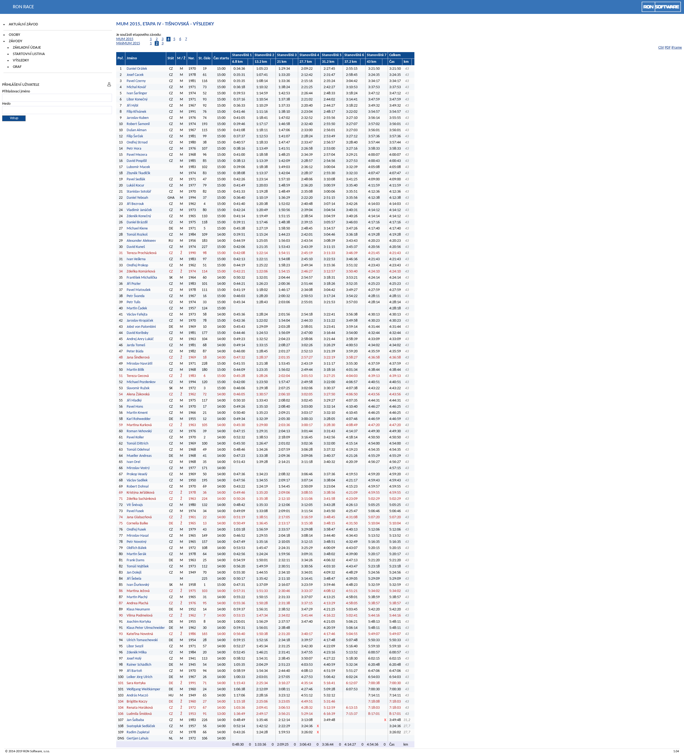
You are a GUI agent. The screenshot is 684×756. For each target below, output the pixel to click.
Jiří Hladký (134, 400)
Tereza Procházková (142, 253)
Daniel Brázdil (137, 222)
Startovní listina (29, 54)
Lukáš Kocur (135, 185)
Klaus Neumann (138, 609)
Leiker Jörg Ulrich (139, 677)
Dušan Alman (136, 130)
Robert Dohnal (138, 486)
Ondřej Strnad (137, 142)
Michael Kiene (138, 228)
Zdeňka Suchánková (141, 499)
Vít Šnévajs (135, 505)
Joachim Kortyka (139, 621)
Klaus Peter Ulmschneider (146, 628)
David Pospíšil (137, 161)
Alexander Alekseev (141, 241)
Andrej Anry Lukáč (140, 339)
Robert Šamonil (138, 124)
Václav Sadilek (137, 480)
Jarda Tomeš (136, 345)
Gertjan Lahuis (137, 738)
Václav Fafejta (137, 314)
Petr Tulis (133, 302)
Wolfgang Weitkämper (143, 689)
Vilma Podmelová (140, 615)
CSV (661, 47)
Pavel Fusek (135, 511)
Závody (15, 41)
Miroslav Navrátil (139, 363)
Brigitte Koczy (137, 701)
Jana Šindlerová (138, 357)
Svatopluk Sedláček (141, 726)
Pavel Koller (135, 437)
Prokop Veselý (137, 474)
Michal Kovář (136, 87)
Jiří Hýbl (132, 105)
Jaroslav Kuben (138, 118)
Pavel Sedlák (136, 179)
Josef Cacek (135, 75)
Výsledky (21, 61)
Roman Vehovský (139, 431)
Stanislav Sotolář (139, 191)
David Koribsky (137, 333)
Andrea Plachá (137, 603)
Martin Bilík (135, 370)
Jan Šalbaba (135, 720)
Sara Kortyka (136, 683)
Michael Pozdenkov (141, 382)
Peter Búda (135, 351)
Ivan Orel (133, 462)
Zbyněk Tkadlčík (138, 173)
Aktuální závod (23, 24)
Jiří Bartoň (134, 671)
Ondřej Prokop (137, 265)
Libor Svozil (135, 646)
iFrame (676, 47)
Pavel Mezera (137, 155)
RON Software (32, 751)
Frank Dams (135, 560)
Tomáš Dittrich (137, 443)
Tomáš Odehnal (138, 449)
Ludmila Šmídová (139, 714)
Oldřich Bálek (136, 548)
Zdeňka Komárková (141, 271)
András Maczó (137, 695)
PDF (668, 47)
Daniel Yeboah (137, 198)
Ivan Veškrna (136, 259)
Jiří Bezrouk (135, 204)
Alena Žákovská (138, 394)
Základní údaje (27, 48)
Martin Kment (137, 413)
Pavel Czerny (136, 81)
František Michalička (142, 277)
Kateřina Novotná (140, 634)
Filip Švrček (135, 136)
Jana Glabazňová (139, 517)
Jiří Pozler (134, 284)
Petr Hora (134, 148)
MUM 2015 (124, 39)
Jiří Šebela (134, 578)
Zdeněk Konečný (139, 216)
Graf (17, 67)
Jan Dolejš (134, 572)
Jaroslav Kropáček (140, 320)
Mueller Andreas (139, 456)
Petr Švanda (136, 296)
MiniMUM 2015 (128, 43)
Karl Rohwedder (139, 419)
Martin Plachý (137, 597)
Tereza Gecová (138, 376)
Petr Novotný (136, 542)
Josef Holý (134, 658)
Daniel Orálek (137, 69)
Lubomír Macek (138, 167)
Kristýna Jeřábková (140, 492)
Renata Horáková (140, 708)
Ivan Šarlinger (137, 93)
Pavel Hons (135, 406)
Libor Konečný (137, 99)
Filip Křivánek (136, 112)
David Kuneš (136, 247)
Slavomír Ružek (138, 388)
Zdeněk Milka (137, 652)
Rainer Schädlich (139, 665)
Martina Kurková (139, 425)
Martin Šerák (136, 554)
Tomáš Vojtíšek (138, 566)
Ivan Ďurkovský (138, 585)
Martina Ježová (138, 591)
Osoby (14, 35)
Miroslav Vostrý (138, 468)
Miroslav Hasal (138, 535)
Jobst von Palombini (141, 327)
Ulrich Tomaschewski (142, 640)
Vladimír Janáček (139, 210)
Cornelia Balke (137, 523)
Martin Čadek (137, 308)
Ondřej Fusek (136, 529)
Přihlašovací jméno (16, 91)
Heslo (6, 104)
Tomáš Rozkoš (137, 234)
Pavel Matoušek (138, 290)
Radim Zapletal (138, 732)
